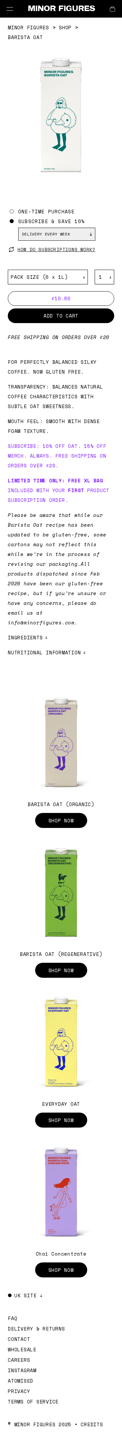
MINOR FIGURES (61, 9)
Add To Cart (61, 315)
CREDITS (92, 1424)
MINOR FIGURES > (33, 27)
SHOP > (68, 27)
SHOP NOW (61, 820)
